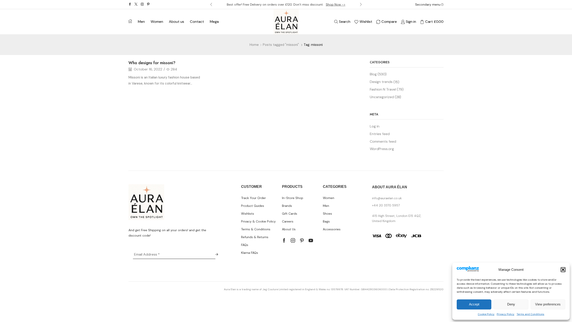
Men (141, 21)
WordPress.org (382, 148)
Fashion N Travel (383, 89)
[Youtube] (311, 240)
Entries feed (380, 133)
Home (254, 44)
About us (176, 21)
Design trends (381, 81)
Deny (511, 304)
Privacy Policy (505, 314)
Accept (474, 304)
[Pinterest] (148, 4)
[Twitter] (136, 4)
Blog (373, 74)
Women (157, 21)
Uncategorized (382, 97)
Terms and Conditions (530, 314)
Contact (197, 21)
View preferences (548, 304)
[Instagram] (142, 4)
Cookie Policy (486, 314)
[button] (563, 269)
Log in (374, 126)
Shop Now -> (335, 4)
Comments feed (383, 141)
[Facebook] (129, 4)
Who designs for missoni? (151, 63)
